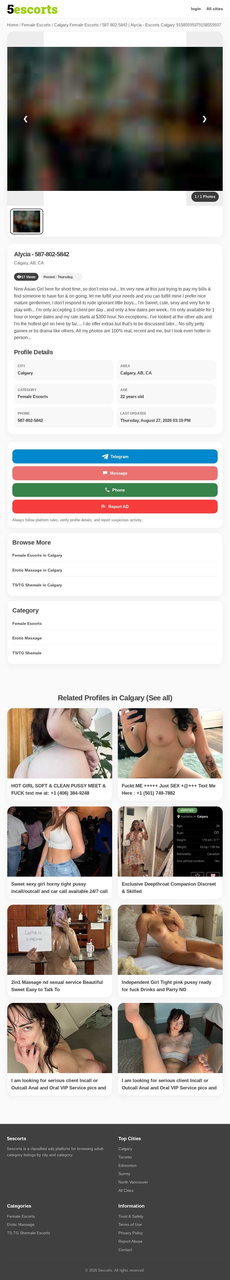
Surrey (124, 1173)
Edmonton (127, 1165)
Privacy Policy (130, 1233)
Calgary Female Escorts (76, 24)
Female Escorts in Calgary (37, 555)
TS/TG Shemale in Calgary (37, 585)
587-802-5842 (52, 254)
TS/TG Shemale (27, 653)
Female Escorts (36, 24)
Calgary (125, 1148)
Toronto (125, 1157)
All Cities (126, 1190)
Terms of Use (130, 1224)
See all (159, 698)
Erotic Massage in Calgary (37, 570)
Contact (125, 1249)
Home (12, 24)
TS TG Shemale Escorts (28, 1233)
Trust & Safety (130, 1216)
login (196, 8)
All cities (214, 8)
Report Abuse (130, 1241)
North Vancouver (133, 1182)
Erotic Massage (27, 638)
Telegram (119, 456)
